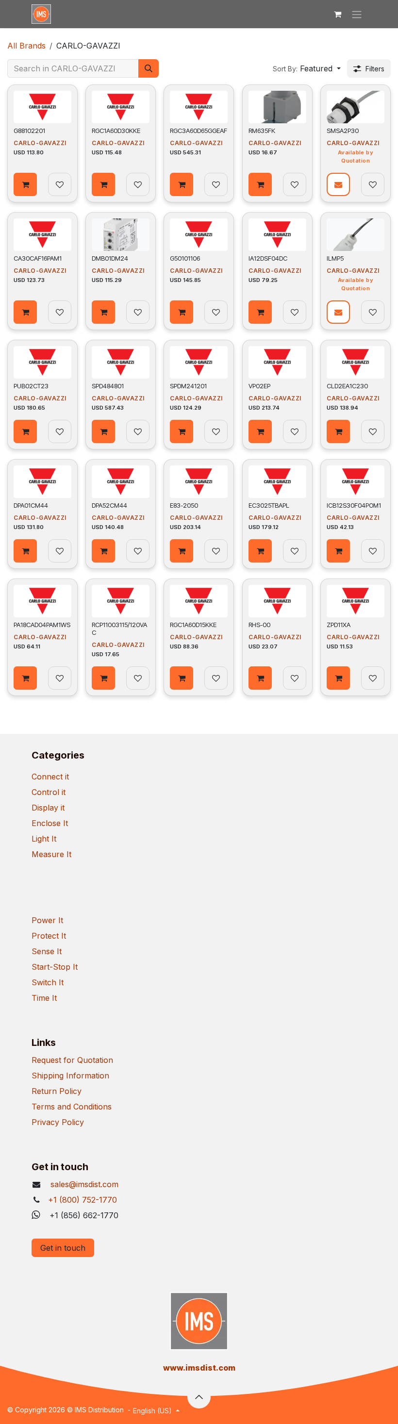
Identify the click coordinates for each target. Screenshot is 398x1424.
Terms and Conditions (72, 1106)
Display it (48, 807)
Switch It (48, 982)
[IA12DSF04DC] (277, 234)
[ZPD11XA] (355, 601)
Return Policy (57, 1091)
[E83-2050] (199, 481)
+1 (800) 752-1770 (82, 1200)
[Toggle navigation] (356, 14)
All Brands (26, 45)
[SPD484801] (120, 362)
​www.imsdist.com (199, 1368)
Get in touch (63, 1248)
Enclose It (50, 823)
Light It (44, 839)
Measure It (51, 854)
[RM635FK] (277, 107)
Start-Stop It (55, 967)
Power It (47, 920)
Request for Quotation (72, 1060)
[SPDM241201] (199, 362)
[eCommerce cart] (337, 14)
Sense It (47, 951)
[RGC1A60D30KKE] (120, 107)
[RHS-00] (277, 601)
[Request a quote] (338, 184)
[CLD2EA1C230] (355, 362)
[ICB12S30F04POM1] (355, 481)
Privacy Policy (58, 1122)
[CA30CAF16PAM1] (42, 234)
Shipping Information (70, 1075)
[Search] (148, 68)
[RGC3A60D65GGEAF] (199, 107)
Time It (44, 998)
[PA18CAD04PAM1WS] (42, 601)
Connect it (50, 776)
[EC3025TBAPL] (277, 481)
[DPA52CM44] (120, 481)
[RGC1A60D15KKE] (199, 601)
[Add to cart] (25, 184)
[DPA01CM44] (42, 481)
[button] (306, 68)
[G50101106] (199, 234)
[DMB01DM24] (120, 234)
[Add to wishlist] (59, 184)
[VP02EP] (277, 362)
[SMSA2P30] (355, 107)
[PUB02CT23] (42, 362)
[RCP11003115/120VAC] (120, 601)
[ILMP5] (355, 234)
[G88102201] (42, 107)
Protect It (49, 936)
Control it (49, 792)
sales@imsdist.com (83, 1184)
